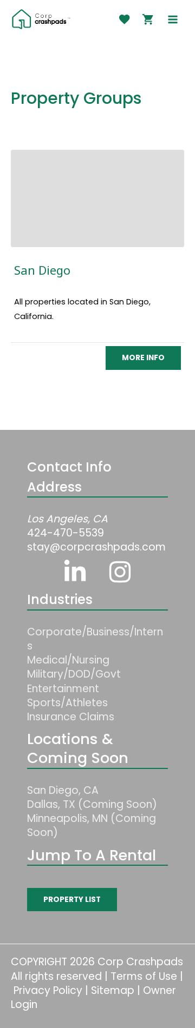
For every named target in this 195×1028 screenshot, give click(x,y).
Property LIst (72, 899)
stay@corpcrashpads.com (96, 547)
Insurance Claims (70, 716)
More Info (143, 358)
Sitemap (112, 990)
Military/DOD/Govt (74, 674)
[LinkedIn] (75, 572)
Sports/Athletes (67, 702)
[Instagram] (120, 572)
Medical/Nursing (68, 660)
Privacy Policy (48, 990)
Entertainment (63, 688)
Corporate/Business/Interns (95, 639)
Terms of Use (143, 976)
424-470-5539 (65, 533)
